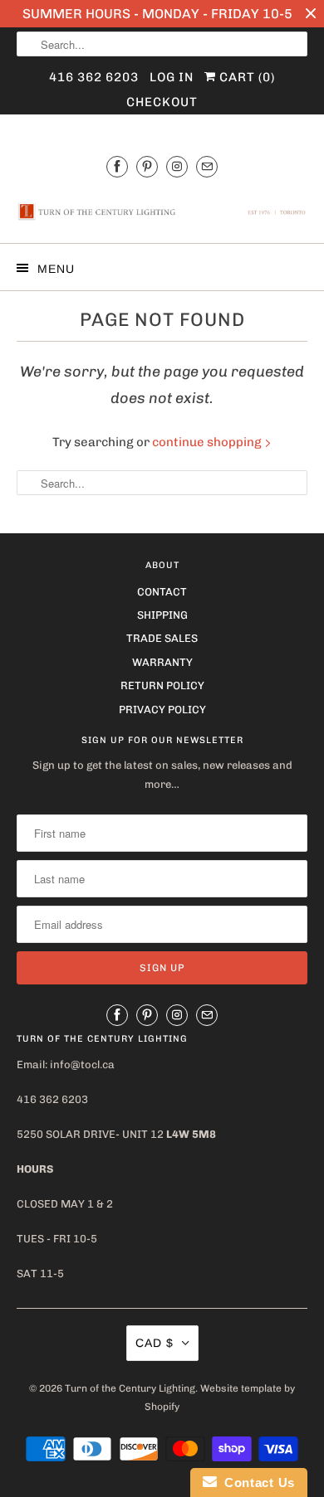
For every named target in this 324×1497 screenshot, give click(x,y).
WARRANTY (162, 662)
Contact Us (256, 1482)
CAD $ (154, 1342)
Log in (172, 77)
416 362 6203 (94, 77)
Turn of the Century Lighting (130, 1388)
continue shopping (208, 442)
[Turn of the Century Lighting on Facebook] (117, 166)
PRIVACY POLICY (162, 709)
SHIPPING (162, 615)
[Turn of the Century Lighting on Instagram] (177, 166)
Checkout (162, 102)
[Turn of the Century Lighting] (162, 212)
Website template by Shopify (220, 1397)
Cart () (245, 77)
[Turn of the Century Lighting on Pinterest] (147, 166)
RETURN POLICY (162, 685)
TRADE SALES (162, 638)
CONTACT (162, 592)
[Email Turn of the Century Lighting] (207, 166)
